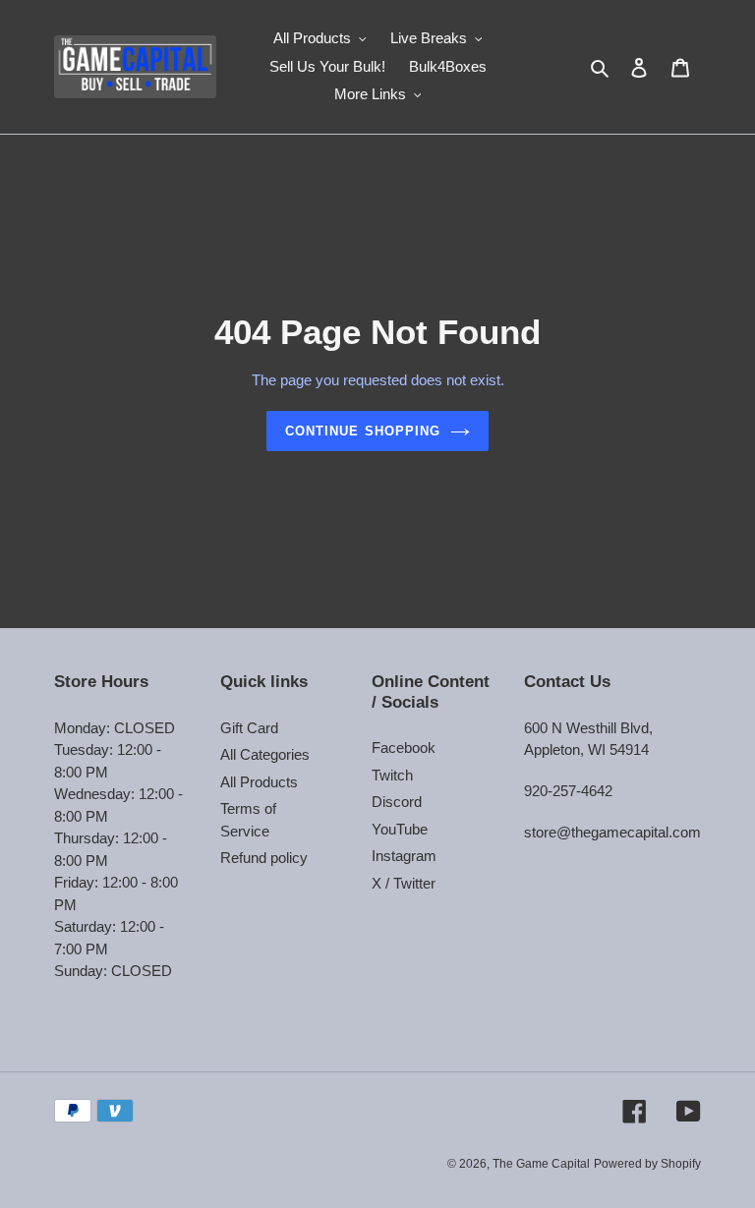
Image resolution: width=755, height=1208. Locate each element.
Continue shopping (362, 431)
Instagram (404, 855)
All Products (259, 782)
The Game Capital (541, 1164)
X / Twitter (404, 883)
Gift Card (249, 727)
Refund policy (264, 857)
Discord (397, 801)
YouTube (400, 829)
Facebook (404, 747)
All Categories (265, 754)
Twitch (392, 775)
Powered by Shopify (647, 1164)
